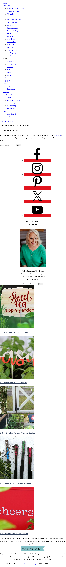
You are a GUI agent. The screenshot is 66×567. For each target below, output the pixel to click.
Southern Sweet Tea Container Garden (15, 332)
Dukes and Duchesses (7, 121)
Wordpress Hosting (30, 564)
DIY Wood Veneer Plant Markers (13, 382)
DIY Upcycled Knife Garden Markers (15, 483)
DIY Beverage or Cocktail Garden (14, 534)
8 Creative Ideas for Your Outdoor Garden (17, 433)
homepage (57, 135)
